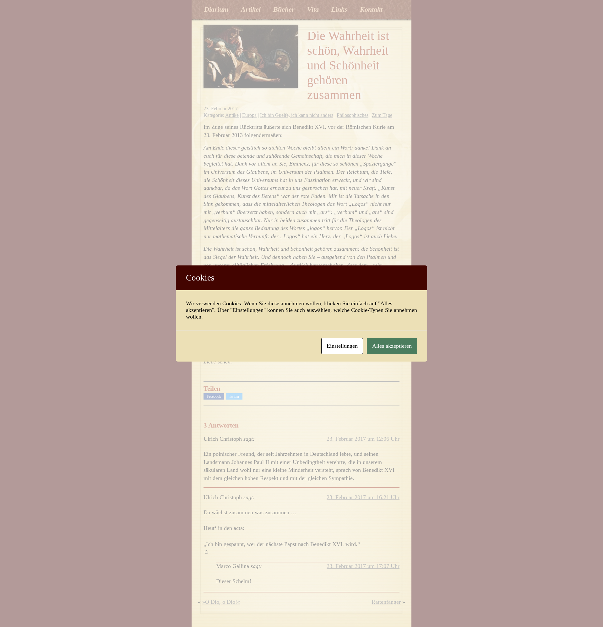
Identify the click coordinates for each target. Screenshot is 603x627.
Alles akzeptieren (392, 346)
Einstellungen (342, 346)
